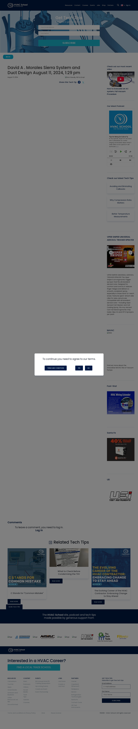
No (89, 368)
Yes (79, 368)
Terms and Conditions (55, 368)
